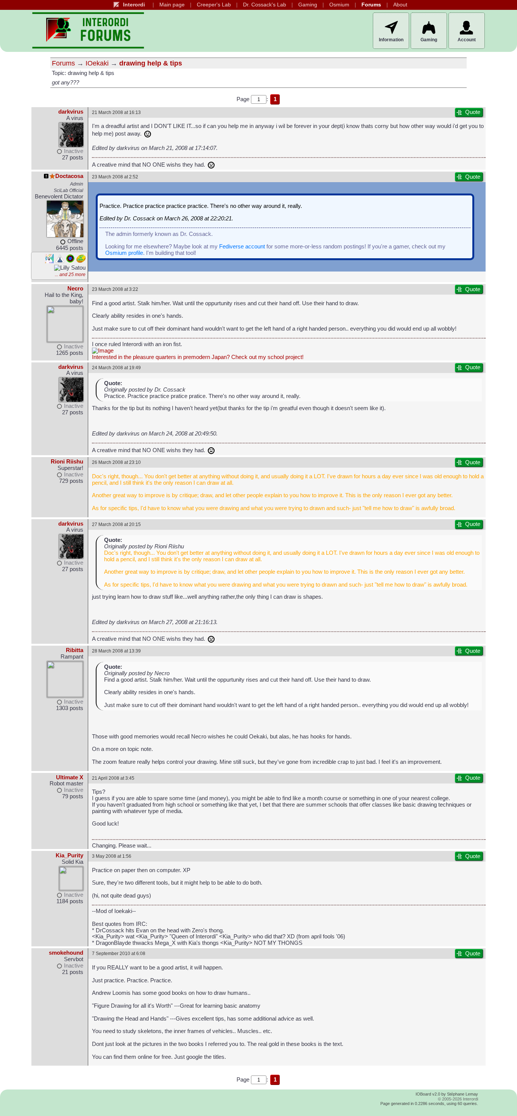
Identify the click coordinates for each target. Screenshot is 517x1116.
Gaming (307, 5)
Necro (75, 289)
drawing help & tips (150, 63)
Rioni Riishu (67, 462)
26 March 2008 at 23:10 (116, 462)
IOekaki (97, 63)
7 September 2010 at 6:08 (118, 953)
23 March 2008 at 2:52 (115, 176)
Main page (172, 5)
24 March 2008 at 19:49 (116, 367)
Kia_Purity (69, 855)
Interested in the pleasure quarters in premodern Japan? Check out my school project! (198, 357)
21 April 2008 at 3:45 (113, 778)
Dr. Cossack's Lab (264, 5)
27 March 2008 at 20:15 (116, 524)
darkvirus (70, 112)
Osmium (339, 5)
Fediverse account (242, 246)
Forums (371, 5)
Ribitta (74, 650)
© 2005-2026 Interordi (458, 1099)
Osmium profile (124, 253)
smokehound (66, 953)
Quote (472, 112)
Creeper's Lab (214, 5)
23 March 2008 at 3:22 (115, 289)
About (400, 5)
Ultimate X (69, 777)
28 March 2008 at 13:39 (116, 650)
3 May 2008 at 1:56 (111, 856)
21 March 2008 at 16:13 (116, 112)
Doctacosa (69, 176)
